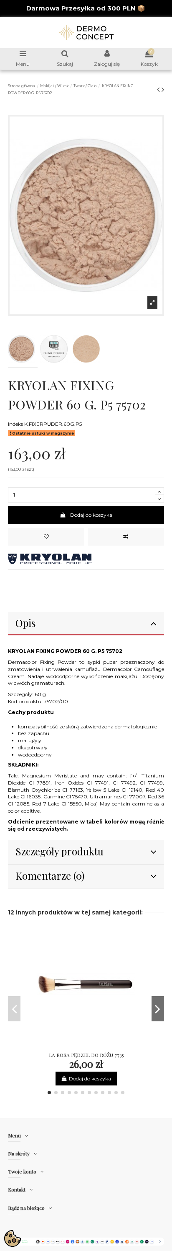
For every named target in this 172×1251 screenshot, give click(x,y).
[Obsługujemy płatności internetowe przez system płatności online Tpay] (86, 1241)
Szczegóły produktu (59, 851)
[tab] (86, 624)
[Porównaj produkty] (86, 1046)
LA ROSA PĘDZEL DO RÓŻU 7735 (86, 1055)
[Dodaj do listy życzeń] (46, 537)
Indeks (15, 424)
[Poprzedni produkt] (159, 89)
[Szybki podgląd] (96, 1046)
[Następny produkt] (163, 89)
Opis (25, 622)
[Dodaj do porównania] (126, 537)
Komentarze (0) (49, 875)
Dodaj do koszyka (91, 515)
